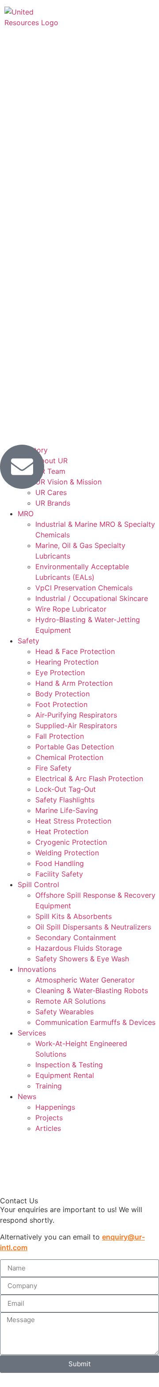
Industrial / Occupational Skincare (91, 598)
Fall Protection (59, 736)
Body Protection (62, 693)
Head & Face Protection (75, 651)
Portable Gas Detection (74, 746)
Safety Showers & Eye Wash (82, 958)
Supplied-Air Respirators (76, 725)
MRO (26, 513)
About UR (51, 460)
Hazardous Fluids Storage (78, 948)
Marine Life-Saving (66, 810)
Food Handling (59, 863)
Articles (48, 1128)
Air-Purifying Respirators (76, 715)
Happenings (55, 1107)
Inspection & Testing (69, 1064)
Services (32, 1032)
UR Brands (52, 503)
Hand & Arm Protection (74, 683)
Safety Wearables (64, 1011)
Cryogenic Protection (71, 842)
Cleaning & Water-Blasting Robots (91, 990)
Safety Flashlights (65, 799)
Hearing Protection (66, 662)
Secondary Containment (75, 937)
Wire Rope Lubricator (70, 609)
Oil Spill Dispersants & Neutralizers (93, 926)
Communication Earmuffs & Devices (95, 1022)
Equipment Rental (64, 1075)
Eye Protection (60, 672)
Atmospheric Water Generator (85, 979)
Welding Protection (67, 852)
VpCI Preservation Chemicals (83, 587)
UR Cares (51, 492)
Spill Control (38, 884)
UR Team (50, 471)
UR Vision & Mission (68, 481)
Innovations (37, 969)
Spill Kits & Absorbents (73, 916)
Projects (49, 1117)
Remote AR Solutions (70, 1001)
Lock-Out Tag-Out (65, 789)
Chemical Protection (69, 757)
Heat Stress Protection (73, 820)
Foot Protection (61, 704)
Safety (28, 640)
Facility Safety (59, 873)
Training (48, 1085)
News (27, 1096)
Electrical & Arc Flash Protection (89, 778)
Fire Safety (53, 767)
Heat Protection (61, 831)
